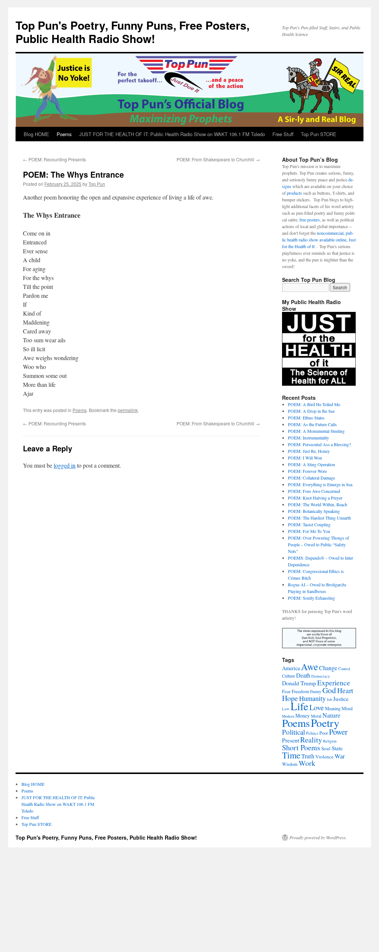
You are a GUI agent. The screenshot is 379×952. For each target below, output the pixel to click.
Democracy (320, 676)
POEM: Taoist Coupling (309, 524)
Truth (307, 756)
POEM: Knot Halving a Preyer (315, 498)
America (291, 668)
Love (316, 707)
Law (285, 708)
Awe (309, 666)
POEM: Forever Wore (307, 471)
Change (328, 668)
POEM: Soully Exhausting (311, 598)
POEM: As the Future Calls (312, 424)
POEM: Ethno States (306, 418)
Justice (341, 698)
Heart (345, 690)
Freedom (300, 691)
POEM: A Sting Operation (311, 464)
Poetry (325, 722)
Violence (324, 756)
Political (293, 732)
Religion (329, 741)
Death (303, 675)
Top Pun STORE (318, 134)
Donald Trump (299, 683)
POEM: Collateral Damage (311, 478)
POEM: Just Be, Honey (309, 451)
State (337, 748)
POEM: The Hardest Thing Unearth (319, 518)
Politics (312, 733)
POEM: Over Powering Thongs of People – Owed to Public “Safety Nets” (318, 544)
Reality (311, 740)
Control (344, 668)
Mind (347, 708)
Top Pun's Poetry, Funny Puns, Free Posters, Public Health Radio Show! (132, 31)
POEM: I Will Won (305, 458)
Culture (288, 676)
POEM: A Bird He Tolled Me (314, 404)
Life (299, 706)
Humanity (312, 698)
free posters (309, 220)
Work (307, 763)
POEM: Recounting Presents (54, 159)
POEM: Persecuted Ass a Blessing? (319, 444)
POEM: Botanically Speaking (314, 511)
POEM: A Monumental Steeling (316, 431)
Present (290, 740)
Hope (290, 698)
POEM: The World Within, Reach (317, 504)
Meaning (333, 708)
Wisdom (290, 764)
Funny (315, 691)
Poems (64, 134)
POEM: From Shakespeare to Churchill (218, 159)
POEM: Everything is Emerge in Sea (320, 484)
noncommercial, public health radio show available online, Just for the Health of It (319, 239)
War (340, 756)
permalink (128, 410)
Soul (326, 748)
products (294, 193)
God (329, 690)
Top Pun (96, 184)
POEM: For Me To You (309, 531)
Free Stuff (283, 134)
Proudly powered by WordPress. (318, 837)
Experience (333, 682)
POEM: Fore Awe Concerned (314, 491)
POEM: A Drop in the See (311, 411)
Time (291, 755)
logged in (65, 465)
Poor (323, 733)
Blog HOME (36, 134)
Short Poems (301, 747)
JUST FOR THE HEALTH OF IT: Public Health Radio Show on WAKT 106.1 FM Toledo (172, 134)
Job (329, 699)
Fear (286, 691)
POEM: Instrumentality (308, 438)
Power (338, 732)
